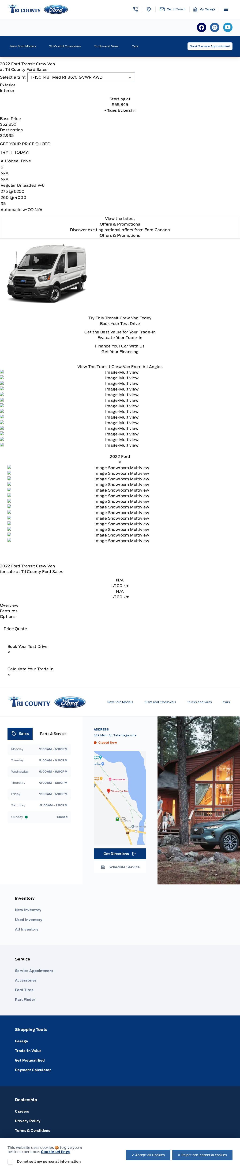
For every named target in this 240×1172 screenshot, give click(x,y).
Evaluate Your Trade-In (120, 338)
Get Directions (120, 855)
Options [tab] (8, 616)
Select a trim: (13, 77)
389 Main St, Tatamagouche (115, 735)
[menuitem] (120, 914)
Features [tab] (9, 611)
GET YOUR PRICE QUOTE (25, 144)
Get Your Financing (119, 352)
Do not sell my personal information (49, 1161)
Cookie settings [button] (55, 1152)
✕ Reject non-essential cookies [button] (202, 1155)
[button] (135, 9)
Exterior (7, 85)
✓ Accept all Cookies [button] (148, 1155)
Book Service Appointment (210, 46)
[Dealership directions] (120, 798)
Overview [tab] (9, 605)
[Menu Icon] (226, 9)
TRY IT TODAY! (15, 152)
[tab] (120, 85)
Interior (7, 90)
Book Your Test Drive (120, 323)
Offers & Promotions (120, 235)
